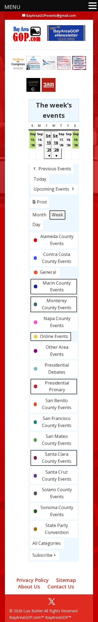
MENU (12, 7)
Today (39, 179)
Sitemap (66, 580)
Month (39, 215)
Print (39, 203)
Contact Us (60, 586)
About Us (29, 586)
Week (57, 215)
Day (36, 224)
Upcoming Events (51, 189)
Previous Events (54, 169)
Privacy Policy (32, 580)
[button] (92, 6)
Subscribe (42, 555)
